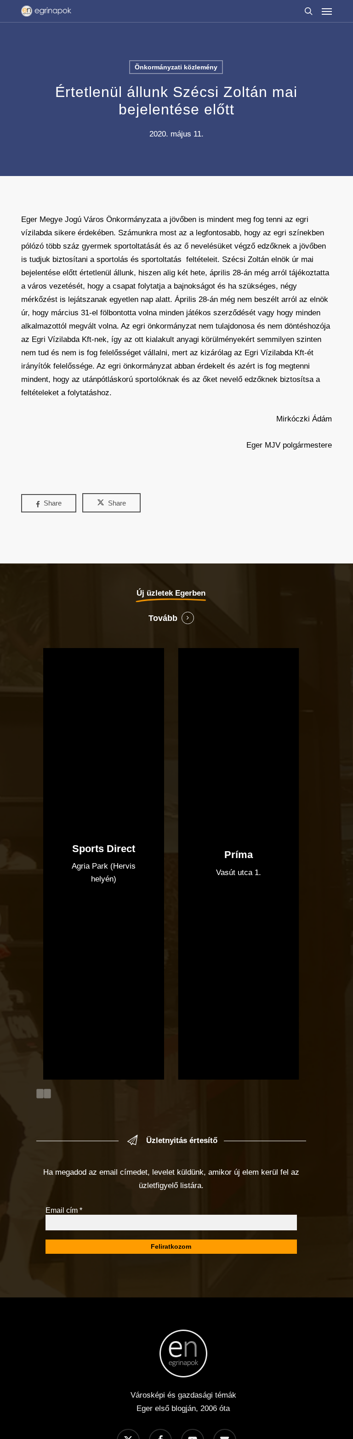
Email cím (64, 1210)
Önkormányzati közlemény (176, 67)
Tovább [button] (162, 618)
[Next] (47, 1093)
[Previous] (40, 1093)
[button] (327, 11)
